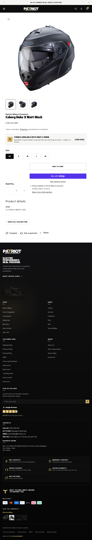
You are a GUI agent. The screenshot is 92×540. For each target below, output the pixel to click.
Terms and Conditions (10, 361)
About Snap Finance (54, 349)
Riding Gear (6, 320)
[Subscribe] (87, 401)
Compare (13, 233)
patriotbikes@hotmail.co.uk (17, 434)
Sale (6, 332)
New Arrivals (7, 328)
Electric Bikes (7, 308)
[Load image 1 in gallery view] (11, 104)
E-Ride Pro (51, 316)
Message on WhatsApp (19, 431)
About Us (51, 345)
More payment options (58, 182)
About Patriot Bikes (11, 276)
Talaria (50, 308)
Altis (49, 320)
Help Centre (7, 365)
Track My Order (8, 374)
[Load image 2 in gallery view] (22, 104)
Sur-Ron (50, 312)
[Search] (75, 8)
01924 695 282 (14, 428)
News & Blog (52, 353)
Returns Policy (7, 349)
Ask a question (30, 233)
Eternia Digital (18, 536)
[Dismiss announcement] (88, 2)
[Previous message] (3, 2)
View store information (42, 192)
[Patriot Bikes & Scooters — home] (31, 9)
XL (46, 156)
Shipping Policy (7, 345)
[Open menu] (4, 9)
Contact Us (6, 382)
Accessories (7, 316)
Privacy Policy (7, 353)
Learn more (79, 139)
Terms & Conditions (9, 532)
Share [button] (46, 232)
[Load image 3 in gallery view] (34, 104)
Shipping (24, 129)
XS (10, 156)
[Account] (81, 8)
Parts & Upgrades (8, 312)
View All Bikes (52, 328)
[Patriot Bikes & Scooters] (12, 251)
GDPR (4, 357)
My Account (7, 369)
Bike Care (6, 324)
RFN (49, 324)
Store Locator (7, 378)
